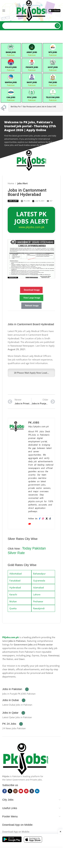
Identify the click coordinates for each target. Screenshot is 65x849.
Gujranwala (39, 580)
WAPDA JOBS (11, 82)
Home (11, 183)
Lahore (36, 594)
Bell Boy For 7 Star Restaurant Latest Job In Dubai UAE (33, 107)
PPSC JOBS (32, 97)
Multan (13, 601)
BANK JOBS (11, 52)
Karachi (13, 594)
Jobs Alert (22, 183)
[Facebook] (39, 518)
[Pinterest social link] (26, 791)
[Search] (57, 25)
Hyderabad (15, 587)
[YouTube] (29, 524)
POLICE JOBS (11, 67)
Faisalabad (14, 580)
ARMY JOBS (32, 52)
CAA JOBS (10, 97)
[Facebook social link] (4, 791)
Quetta (12, 608)
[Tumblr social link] (31, 791)
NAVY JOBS (32, 82)
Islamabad (38, 587)
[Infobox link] (15, 689)
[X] (46, 518)
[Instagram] (43, 518)
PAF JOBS (53, 82)
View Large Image (31, 298)
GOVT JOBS (53, 67)
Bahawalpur (39, 573)
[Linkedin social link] (37, 791)
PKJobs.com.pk (10, 637)
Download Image (32, 290)
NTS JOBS (53, 52)
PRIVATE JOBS (32, 67)
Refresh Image (32, 305)
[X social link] (10, 791)
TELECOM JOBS (53, 97)
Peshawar (38, 601)
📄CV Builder (54, 11)
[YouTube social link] (21, 791)
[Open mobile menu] (4, 11)
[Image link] (25, 758)
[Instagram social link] (15, 791)
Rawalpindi (39, 608)
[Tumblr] (49, 518)
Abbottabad (15, 573)
